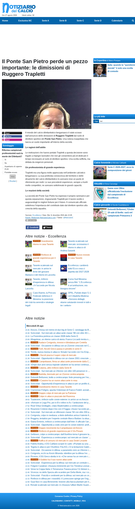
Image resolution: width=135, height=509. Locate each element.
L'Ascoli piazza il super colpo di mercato (53, 355)
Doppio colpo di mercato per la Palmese (53, 393)
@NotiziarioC (68, 218)
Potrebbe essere (11, 172)
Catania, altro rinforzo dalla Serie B (51, 368)
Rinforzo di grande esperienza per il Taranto (44, 258)
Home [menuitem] (5, 21)
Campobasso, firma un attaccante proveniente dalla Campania (64, 361)
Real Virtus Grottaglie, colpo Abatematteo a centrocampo (57, 406)
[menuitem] (133, 21)
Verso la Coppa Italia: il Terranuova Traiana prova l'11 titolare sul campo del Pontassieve (72, 469)
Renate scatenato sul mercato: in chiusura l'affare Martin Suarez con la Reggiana (68, 485)
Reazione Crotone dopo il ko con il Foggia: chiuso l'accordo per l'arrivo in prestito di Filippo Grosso (77, 409)
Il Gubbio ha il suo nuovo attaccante (51, 459)
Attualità (98, 184)
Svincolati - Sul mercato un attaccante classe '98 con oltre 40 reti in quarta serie (67, 333)
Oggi (96, 121)
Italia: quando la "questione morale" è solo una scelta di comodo (121, 68)
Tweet (48, 227)
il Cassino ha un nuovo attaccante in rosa (54, 380)
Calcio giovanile (102, 205)
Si (5, 160)
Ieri (101, 121)
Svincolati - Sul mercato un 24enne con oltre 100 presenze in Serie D (63, 371)
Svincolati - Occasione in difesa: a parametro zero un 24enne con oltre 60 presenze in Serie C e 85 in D (79, 450)
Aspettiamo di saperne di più (13, 167)
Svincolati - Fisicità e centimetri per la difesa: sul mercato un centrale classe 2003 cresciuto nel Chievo (78, 475)
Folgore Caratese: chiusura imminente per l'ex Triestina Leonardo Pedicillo (65, 466)
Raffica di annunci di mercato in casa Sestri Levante (59, 441)
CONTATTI (68, 501)
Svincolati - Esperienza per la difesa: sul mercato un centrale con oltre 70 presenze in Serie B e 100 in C (79, 463)
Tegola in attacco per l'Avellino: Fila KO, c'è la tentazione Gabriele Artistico (65, 447)
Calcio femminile (102, 163)
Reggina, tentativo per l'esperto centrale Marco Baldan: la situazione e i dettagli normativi (72, 418)
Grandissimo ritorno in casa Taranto (51, 387)
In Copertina (100, 60)
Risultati (13, 181)
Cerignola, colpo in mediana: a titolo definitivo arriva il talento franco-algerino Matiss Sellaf (73, 415)
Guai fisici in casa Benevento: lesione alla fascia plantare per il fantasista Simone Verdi (71, 482)
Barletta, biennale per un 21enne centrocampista (57, 374)
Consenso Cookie (62, 496)
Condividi (33, 227)
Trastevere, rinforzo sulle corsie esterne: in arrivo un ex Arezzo (59, 399)
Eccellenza (37, 215)
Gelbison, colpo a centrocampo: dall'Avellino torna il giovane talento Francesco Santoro (71, 434)
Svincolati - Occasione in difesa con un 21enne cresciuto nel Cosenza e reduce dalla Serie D (74, 346)
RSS (84, 501)
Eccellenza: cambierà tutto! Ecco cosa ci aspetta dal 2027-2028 (78, 268)
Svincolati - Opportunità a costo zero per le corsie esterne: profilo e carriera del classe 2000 (73, 425)
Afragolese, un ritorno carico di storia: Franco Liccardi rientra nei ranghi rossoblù (67, 339)
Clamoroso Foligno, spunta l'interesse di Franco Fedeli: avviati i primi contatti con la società (73, 390)
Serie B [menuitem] (63, 21)
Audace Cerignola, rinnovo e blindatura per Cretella (59, 342)
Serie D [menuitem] (98, 21)
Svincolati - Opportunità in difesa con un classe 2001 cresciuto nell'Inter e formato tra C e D (73, 358)
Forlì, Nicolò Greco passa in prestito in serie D (56, 349)
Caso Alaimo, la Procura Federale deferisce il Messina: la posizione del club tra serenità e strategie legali (40, 299)
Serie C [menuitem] (80, 21)
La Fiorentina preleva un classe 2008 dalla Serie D (54, 336)
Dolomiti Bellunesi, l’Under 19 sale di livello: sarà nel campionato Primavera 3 (121, 212)
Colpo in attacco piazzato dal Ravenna (53, 396)
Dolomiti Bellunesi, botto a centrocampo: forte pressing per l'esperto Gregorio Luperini (70, 377)
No (6, 163)
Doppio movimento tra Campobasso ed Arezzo (56, 428)
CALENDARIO (57, 501)
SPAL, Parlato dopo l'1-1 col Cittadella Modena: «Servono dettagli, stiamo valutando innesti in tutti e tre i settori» (75, 299)
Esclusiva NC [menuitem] (25, 21)
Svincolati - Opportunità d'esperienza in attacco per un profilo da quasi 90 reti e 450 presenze (74, 384)
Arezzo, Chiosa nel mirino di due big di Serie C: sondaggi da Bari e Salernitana (67, 330)
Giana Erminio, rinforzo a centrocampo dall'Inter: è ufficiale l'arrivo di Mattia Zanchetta (70, 422)
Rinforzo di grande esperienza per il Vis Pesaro (57, 431)
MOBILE (77, 501)
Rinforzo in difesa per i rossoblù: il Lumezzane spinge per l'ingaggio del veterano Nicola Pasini (75, 478)
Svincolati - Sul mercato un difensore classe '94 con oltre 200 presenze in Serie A (68, 412)
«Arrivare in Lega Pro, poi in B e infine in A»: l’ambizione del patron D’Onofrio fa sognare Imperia (75, 403)
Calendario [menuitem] (117, 21)
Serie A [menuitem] (45, 21)
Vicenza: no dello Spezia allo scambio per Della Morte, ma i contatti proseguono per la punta (74, 472)
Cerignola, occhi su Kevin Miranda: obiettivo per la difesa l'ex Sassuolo (64, 453)
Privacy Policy (76, 496)
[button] (13, 177)
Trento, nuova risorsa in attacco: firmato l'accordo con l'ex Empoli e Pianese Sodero (69, 352)
